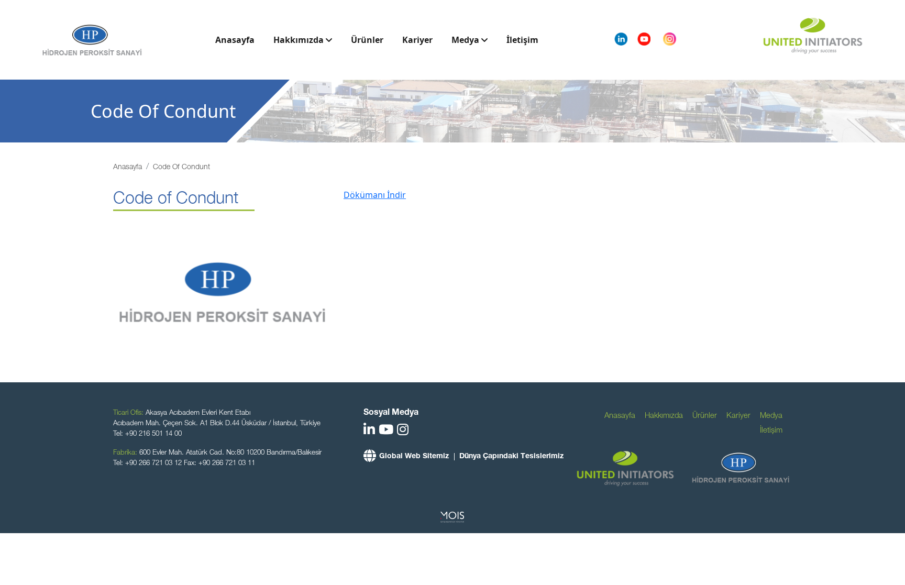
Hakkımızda (299, 40)
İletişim (522, 40)
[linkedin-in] (369, 431)
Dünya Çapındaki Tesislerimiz (511, 456)
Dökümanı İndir (375, 195)
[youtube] (386, 431)
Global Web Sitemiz (414, 456)
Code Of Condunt (181, 167)
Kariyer (417, 40)
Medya (466, 40)
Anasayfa (235, 40)
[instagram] (403, 431)
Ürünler (367, 40)
